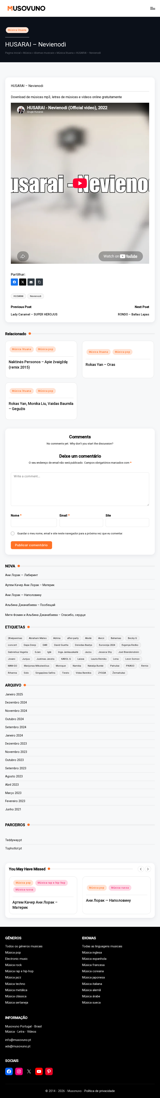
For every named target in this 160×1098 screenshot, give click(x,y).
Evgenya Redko (130, 645)
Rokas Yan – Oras (100, 364)
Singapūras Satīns (45, 673)
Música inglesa (92, 952)
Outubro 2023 (14, 760)
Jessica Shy (105, 652)
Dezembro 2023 (16, 743)
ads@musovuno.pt (17, 1046)
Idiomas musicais (44, 52)
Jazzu (88, 652)
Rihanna (12, 673)
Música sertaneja (16, 1002)
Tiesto (65, 673)
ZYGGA (102, 673)
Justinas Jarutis (45, 659)
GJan (38, 652)
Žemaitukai (118, 673)
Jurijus (26, 659)
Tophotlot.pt (13, 848)
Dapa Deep (30, 645)
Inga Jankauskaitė (68, 652)
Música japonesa (93, 977)
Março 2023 (13, 793)
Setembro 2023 (15, 768)
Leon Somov (132, 659)
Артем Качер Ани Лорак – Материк (29, 585)
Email (65, 515)
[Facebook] (14, 282)
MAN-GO (12, 665)
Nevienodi (35, 296)
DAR (45, 645)
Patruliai (114, 665)
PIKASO (130, 665)
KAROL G (66, 659)
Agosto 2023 (14, 776)
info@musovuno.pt (18, 1040)
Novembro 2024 (16, 711)
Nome (16, 515)
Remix (144, 665)
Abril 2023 (12, 785)
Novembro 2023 (16, 752)
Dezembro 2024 (16, 702)
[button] (141, 869)
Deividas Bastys (83, 645)
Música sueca (91, 1002)
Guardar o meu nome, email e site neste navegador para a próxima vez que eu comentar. (70, 533)
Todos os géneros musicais (23, 946)
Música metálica (16, 990)
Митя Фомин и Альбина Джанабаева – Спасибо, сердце (45, 615)
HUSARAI (18, 296)
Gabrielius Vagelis (18, 652)
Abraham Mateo (38, 638)
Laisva (81, 659)
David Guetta (61, 645)
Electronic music (16, 959)
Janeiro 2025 (14, 694)
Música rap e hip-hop (51, 882)
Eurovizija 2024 (107, 645)
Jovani (11, 659)
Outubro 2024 (14, 719)
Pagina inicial (13, 52)
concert (12, 645)
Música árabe (91, 996)
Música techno (15, 984)
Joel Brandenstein (128, 652)
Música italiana (92, 984)
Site (108, 515)
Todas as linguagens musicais (102, 946)
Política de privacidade (99, 1091)
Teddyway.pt (13, 840)
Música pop (45, 349)
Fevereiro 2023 (15, 801)
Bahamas (116, 638)
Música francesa (93, 965)
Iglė (49, 652)
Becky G (132, 638)
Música (27, 52)
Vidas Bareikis (83, 673)
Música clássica (15, 996)
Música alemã (91, 990)
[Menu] (152, 8)
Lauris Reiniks (98, 659)
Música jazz (13, 977)
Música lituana (17, 30)
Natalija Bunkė (95, 665)
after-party (73, 638)
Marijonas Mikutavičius (36, 665)
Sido (26, 673)
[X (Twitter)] (22, 282)
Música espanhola (94, 959)
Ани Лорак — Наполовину (23, 595)
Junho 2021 (13, 809)
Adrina (56, 638)
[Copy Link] (39, 282)
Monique (61, 665)
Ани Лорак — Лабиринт (21, 575)
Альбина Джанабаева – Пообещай (30, 605)
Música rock (13, 965)
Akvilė (88, 638)
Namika (77, 665)
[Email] (31, 282)
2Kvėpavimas (15, 638)
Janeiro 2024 (14, 735)
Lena (116, 659)
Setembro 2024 (15, 727)
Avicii (101, 638)
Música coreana (93, 971)
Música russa (24, 889)
